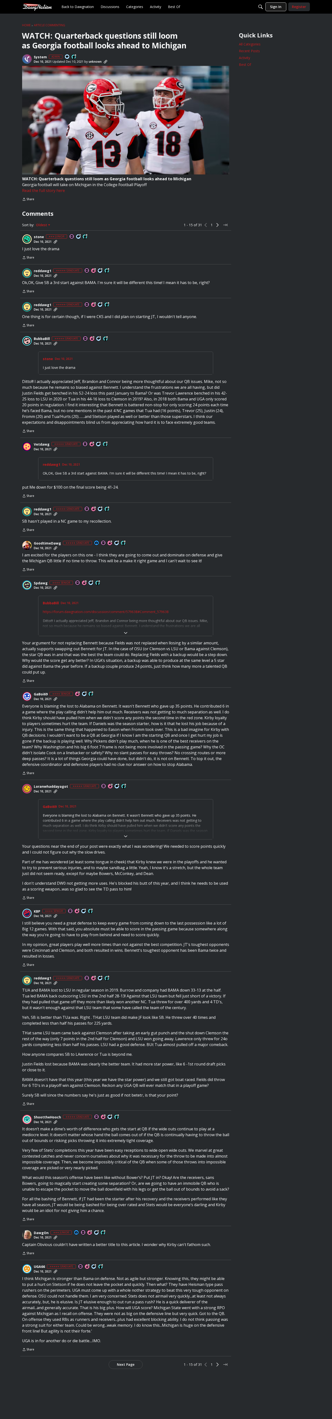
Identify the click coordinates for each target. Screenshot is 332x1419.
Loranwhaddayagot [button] (51, 786)
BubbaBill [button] (42, 339)
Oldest (42, 225)
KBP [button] (37, 911)
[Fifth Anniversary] (90, 1232)
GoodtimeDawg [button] (47, 543)
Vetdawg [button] (42, 444)
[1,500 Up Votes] (105, 444)
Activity (244, 57)
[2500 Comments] (100, 270)
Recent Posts (249, 51)
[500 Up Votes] (98, 583)
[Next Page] (217, 225)
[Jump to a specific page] (225, 225)
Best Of (245, 64)
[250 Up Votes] (103, 1232)
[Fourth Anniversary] (110, 543)
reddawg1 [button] (42, 271)
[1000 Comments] (99, 339)
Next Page (125, 1364)
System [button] (40, 57)
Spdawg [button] (41, 583)
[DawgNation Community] (37, 6)
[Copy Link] (105, 62)
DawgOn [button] (41, 1233)
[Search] (260, 6)
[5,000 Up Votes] (124, 786)
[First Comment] (67, 57)
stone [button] (39, 237)
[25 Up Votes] (74, 57)
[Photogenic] (97, 543)
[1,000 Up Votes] (123, 543)
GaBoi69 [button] (41, 694)
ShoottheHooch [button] (47, 1117)
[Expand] (125, 633)
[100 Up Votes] (85, 236)
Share (28, 199)
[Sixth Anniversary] (94, 270)
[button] (27, 59)
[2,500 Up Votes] (107, 270)
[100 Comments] (79, 236)
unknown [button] (95, 62)
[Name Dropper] (72, 236)
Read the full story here (43, 190)
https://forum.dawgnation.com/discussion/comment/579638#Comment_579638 (106, 611)
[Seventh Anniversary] (92, 339)
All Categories (250, 44)
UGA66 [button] (39, 1266)
